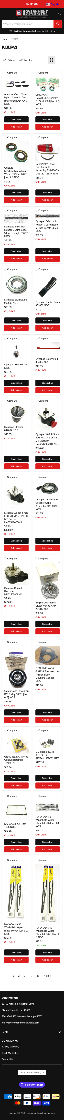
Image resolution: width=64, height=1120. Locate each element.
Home (5, 39)
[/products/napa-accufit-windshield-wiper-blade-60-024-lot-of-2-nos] (16, 892)
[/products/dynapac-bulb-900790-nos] (16, 351)
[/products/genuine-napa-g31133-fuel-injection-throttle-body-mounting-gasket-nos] (47, 655)
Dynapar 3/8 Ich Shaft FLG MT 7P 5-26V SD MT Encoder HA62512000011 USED (16, 519)
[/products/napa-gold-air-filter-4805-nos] (16, 810)
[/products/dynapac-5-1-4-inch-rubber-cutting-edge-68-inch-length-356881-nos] (47, 216)
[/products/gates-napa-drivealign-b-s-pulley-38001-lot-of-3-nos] (16, 667)
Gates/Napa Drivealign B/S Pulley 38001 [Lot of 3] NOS (16, 694)
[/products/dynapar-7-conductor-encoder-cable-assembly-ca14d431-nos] (47, 488)
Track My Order (10, 1053)
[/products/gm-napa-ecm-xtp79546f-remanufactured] (47, 741)
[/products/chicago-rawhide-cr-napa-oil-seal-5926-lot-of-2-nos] (47, 84)
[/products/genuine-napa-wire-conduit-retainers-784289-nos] (16, 743)
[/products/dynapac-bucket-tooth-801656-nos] (47, 286)
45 (38, 975)
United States (30, 1072)
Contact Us (7, 1059)
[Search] (57, 24)
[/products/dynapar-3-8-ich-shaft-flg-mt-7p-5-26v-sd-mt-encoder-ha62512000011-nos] (47, 418)
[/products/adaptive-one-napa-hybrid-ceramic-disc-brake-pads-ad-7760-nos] (16, 84)
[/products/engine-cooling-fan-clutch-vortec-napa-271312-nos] (47, 581)
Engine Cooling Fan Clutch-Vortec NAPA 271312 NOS (46, 605)
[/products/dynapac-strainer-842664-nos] (16, 414)
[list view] (58, 60)
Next (46, 975)
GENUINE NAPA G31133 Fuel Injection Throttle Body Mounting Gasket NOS (47, 674)
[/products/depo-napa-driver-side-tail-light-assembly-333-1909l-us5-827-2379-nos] (47, 151)
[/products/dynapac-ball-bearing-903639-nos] (16, 285)
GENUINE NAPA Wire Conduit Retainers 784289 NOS (16, 759)
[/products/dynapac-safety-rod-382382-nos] (47, 349)
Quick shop (16, 119)
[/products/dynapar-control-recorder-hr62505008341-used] (16, 574)
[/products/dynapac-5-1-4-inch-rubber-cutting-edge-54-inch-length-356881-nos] (16, 218)
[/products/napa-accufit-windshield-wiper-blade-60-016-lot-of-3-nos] (47, 806)
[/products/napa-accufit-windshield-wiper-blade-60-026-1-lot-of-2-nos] (47, 894)
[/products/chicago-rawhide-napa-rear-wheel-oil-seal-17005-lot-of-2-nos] (16, 153)
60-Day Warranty (10, 1046)
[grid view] (51, 60)
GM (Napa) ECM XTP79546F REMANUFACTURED (47, 754)
